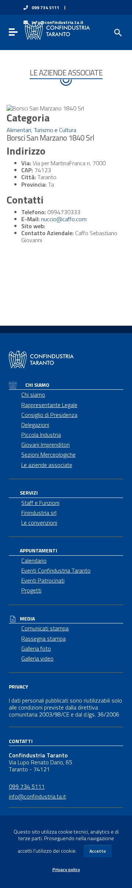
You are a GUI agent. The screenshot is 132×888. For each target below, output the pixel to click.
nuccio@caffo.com (64, 219)
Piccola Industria (41, 434)
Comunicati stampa (45, 628)
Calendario (34, 560)
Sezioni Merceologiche (48, 454)
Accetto (97, 851)
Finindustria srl (38, 512)
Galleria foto (36, 648)
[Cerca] (117, 32)
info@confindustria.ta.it (37, 796)
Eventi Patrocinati (43, 580)
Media (27, 618)
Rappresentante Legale (49, 404)
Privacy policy (66, 869)
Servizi (29, 492)
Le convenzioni (39, 522)
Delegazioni (35, 424)
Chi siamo (37, 385)
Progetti (31, 590)
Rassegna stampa (43, 638)
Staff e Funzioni (40, 502)
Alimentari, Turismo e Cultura (41, 129)
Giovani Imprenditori (45, 444)
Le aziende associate (46, 464)
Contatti (21, 741)
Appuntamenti (38, 550)
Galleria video (37, 658)
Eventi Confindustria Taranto (56, 570)
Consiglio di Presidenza (49, 414)
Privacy (18, 686)
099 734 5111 (45, 8)
